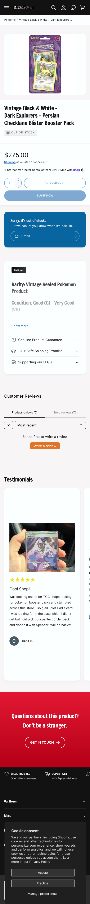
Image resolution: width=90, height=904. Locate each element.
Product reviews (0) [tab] (24, 412)
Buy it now (45, 195)
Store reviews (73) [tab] (65, 412)
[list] (45, 585)
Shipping (10, 162)
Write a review (45, 446)
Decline (43, 883)
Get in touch (42, 742)
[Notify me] (75, 236)
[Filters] (8, 425)
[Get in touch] (73, 7)
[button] (6, 7)
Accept (43, 873)
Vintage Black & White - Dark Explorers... (45, 19)
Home (12, 19)
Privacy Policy (39, 862)
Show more (20, 326)
